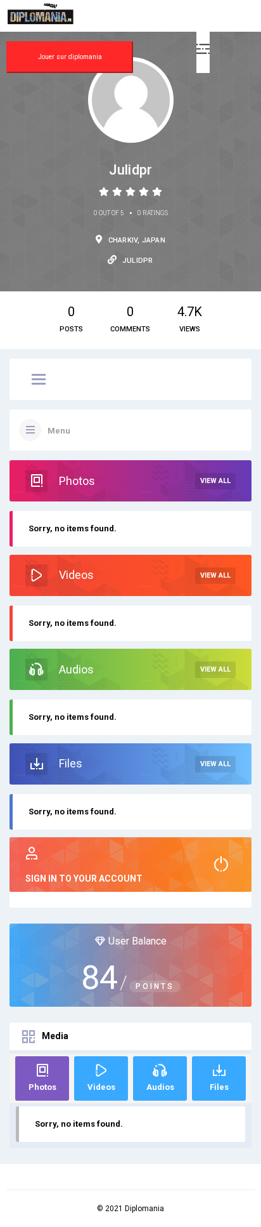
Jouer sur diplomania (70, 57)
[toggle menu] (39, 380)
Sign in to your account (84, 878)
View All (215, 481)
